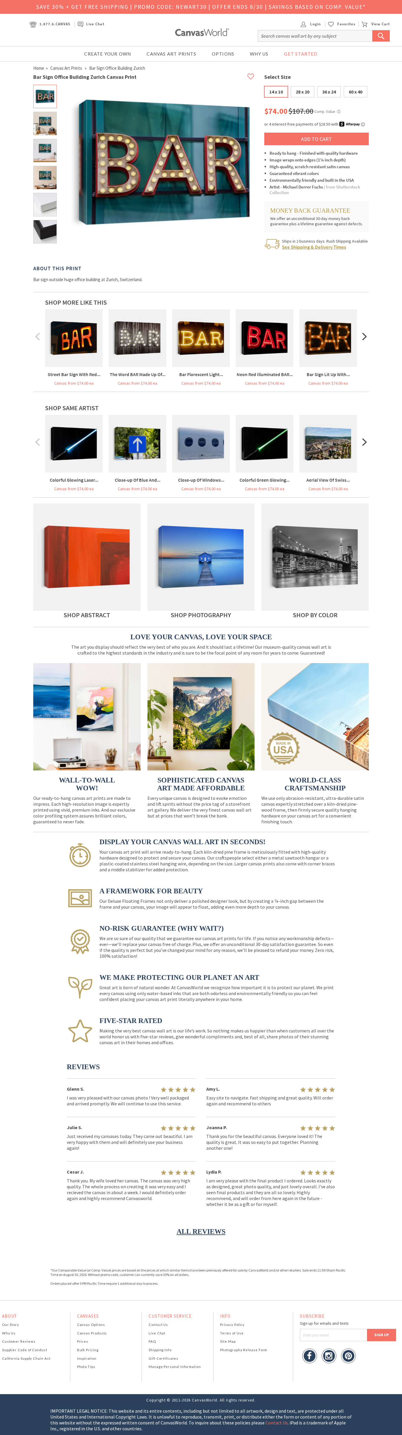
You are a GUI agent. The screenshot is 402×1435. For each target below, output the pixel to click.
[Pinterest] (348, 1357)
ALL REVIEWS (201, 1231)
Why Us (259, 53)
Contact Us (158, 1324)
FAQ (152, 1341)
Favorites (346, 24)
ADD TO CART (316, 139)
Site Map (227, 1341)
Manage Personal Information (175, 1367)
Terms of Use (231, 1333)
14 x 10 (276, 92)
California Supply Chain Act (26, 1358)
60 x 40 (355, 92)
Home (38, 68)
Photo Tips (86, 1367)
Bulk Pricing (88, 1350)
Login (315, 23)
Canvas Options (91, 1324)
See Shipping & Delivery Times (314, 247)
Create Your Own (107, 53)
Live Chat (95, 23)
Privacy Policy (232, 1324)
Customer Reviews (19, 1341)
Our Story (10, 1324)
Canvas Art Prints (171, 53)
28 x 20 (302, 92)
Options (223, 53)
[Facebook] (309, 1357)
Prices (82, 1341)
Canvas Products (92, 1333)
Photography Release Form (243, 1350)
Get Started (301, 53)
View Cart (380, 23)
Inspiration (87, 1358)
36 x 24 (329, 92)
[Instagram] (329, 1357)
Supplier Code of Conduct (24, 1350)
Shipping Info (160, 1350)
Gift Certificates (163, 1358)
